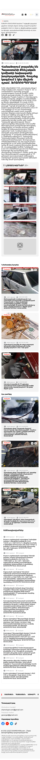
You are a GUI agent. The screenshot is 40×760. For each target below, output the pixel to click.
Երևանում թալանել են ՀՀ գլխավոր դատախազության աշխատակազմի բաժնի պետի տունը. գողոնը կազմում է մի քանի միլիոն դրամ (19, 386)
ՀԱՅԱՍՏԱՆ (21, 694)
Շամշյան (7, 41)
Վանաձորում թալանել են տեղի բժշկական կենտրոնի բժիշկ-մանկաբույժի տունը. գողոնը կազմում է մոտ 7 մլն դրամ (19, 346)
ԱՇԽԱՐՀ (31, 694)
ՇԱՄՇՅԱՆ (8, 694)
